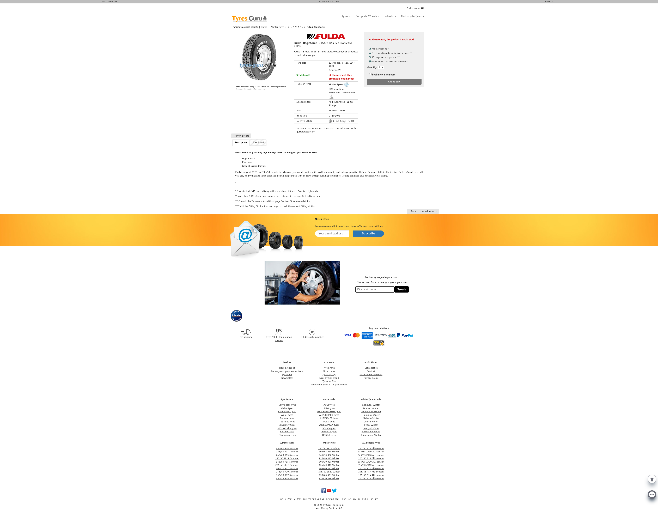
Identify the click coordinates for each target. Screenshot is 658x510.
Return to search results (245, 27)
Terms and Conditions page (266, 201)
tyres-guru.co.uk (335, 505)
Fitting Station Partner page (263, 206)
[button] (652, 478)
